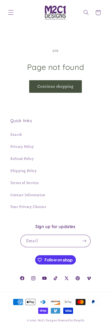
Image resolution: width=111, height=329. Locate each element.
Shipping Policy (23, 170)
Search (16, 134)
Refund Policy (22, 158)
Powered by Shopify (71, 320)
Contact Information (27, 194)
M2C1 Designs (47, 320)
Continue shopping (55, 86)
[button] (11, 13)
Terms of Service (24, 182)
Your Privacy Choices (28, 206)
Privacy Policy (22, 146)
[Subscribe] (84, 241)
